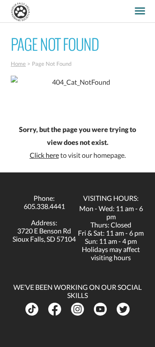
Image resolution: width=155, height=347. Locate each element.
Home (18, 63)
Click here (44, 155)
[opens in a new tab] (127, 8)
